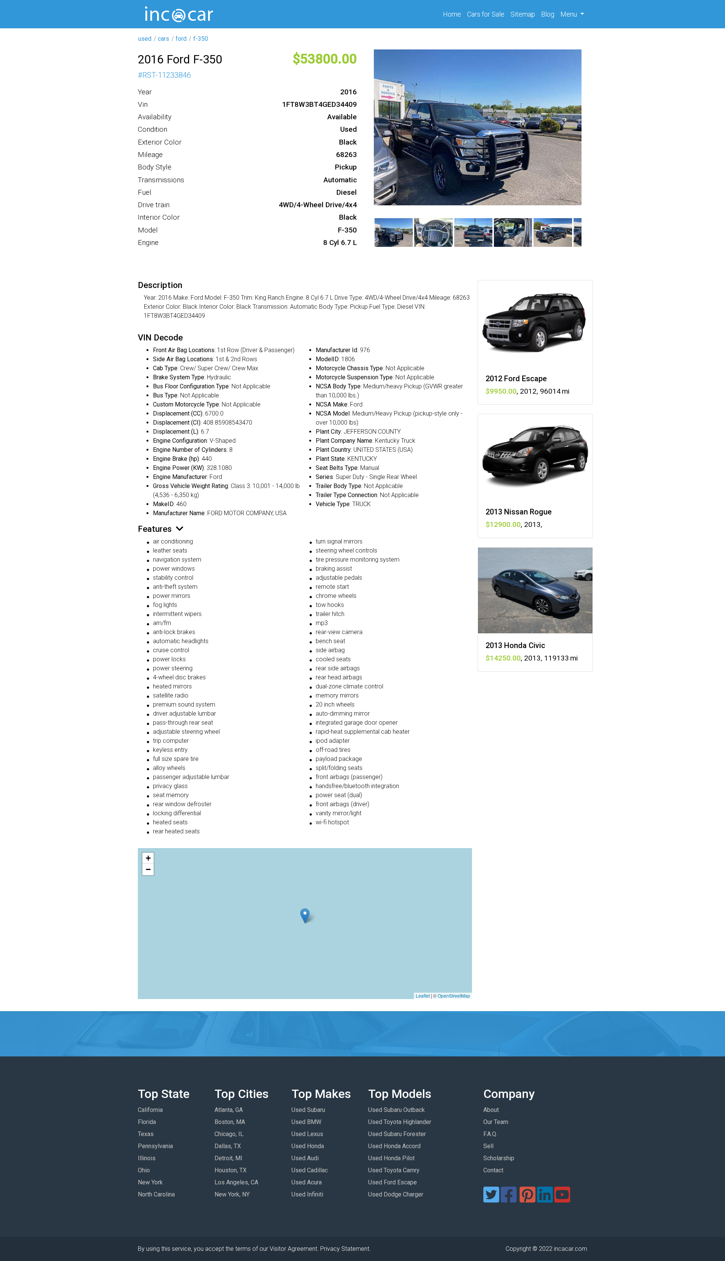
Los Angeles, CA (236, 1182)
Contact (493, 1170)
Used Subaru (308, 1109)
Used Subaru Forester (397, 1134)
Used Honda (308, 1146)
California (150, 1109)
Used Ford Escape (392, 1182)
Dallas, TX (227, 1146)
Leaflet (423, 995)
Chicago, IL (229, 1134)
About (491, 1109)
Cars (485, 14)
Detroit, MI (228, 1158)
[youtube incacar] (562, 1199)
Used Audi (305, 1158)
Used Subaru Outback (396, 1109)
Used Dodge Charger (395, 1194)
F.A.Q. (490, 1134)
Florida (147, 1122)
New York (150, 1182)
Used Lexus (307, 1134)
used (144, 38)
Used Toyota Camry (394, 1170)
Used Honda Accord (394, 1146)
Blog (547, 14)
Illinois (147, 1158)
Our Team (495, 1122)
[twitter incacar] (491, 1199)
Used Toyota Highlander (399, 1122)
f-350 (200, 38)
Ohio (144, 1170)
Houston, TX (230, 1170)
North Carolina (156, 1194)
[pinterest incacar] (527, 1199)
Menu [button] (569, 14)
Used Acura (307, 1182)
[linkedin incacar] (545, 1199)
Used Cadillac (310, 1170)
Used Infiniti (307, 1194)
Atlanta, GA (228, 1109)
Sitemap (523, 14)
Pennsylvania (155, 1146)
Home (453, 14)
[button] (305, 916)
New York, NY (232, 1194)
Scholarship (498, 1158)
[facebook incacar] (509, 1199)
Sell (488, 1146)
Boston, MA (229, 1122)
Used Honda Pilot (391, 1158)
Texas (146, 1134)
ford (181, 38)
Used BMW (306, 1122)
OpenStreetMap (454, 995)
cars (163, 38)
